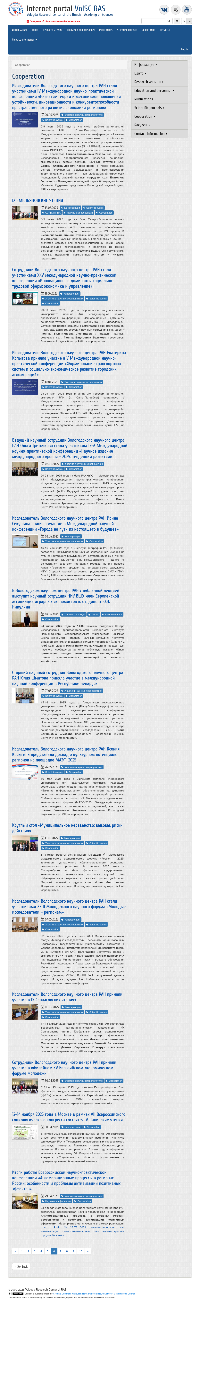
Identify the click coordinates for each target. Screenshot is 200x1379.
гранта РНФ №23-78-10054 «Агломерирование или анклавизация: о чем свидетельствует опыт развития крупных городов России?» (82, 1231)
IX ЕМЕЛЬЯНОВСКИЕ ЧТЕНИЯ (37, 200)
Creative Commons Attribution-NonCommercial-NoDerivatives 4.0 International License (94, 1293)
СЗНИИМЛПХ (53, 212)
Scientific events (53, 119)
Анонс (95, 614)
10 (80, 1251)
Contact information (23, 39)
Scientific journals (127, 30)
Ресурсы (165, 30)
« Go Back (21, 1266)
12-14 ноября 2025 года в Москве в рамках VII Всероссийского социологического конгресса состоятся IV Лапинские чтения (68, 1117)
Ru (184, 21)
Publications (106, 30)
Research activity (53, 30)
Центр (35, 30)
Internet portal (66, 8)
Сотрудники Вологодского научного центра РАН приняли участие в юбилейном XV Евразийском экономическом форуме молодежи (64, 1068)
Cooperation (149, 30)
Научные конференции (80, 212)
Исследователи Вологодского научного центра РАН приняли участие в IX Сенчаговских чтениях (67, 997)
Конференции (72, 207)
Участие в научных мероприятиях (84, 114)
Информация (20, 30)
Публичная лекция (75, 614)
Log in (184, 49)
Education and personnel (81, 30)
